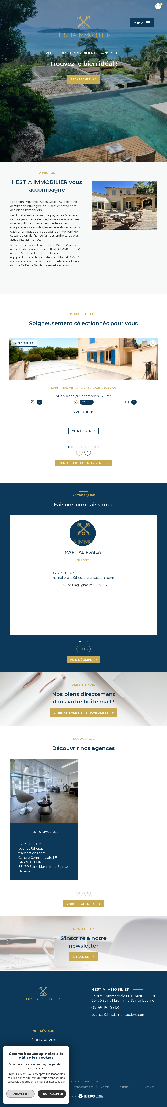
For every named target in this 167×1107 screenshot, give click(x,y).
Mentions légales (83, 1086)
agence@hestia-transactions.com (118, 1015)
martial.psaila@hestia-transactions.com (83, 578)
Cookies (149, 1086)
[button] (87, 452)
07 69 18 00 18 (29, 844)
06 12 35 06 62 (63, 573)
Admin (105, 1086)
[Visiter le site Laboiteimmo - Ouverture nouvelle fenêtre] (90, 1096)
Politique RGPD (127, 1086)
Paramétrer (20, 1094)
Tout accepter (52, 1094)
